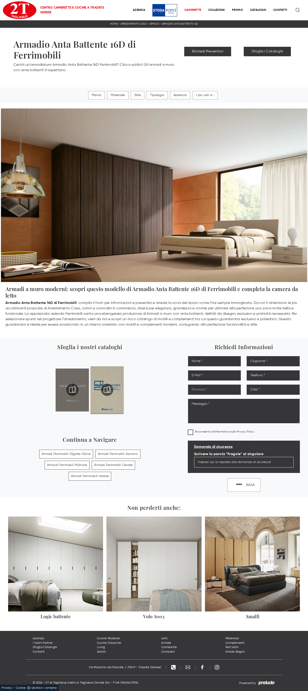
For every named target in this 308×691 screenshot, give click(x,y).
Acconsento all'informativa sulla (224, 431)
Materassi (232, 638)
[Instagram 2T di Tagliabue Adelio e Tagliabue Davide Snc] (217, 667)
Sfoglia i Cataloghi (267, 51)
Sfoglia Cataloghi (45, 647)
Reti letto (232, 647)
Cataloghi (258, 10)
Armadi (154, 24)
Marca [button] (96, 95)
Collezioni (216, 10)
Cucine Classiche (109, 643)
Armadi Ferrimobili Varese (90, 476)
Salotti (101, 651)
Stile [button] (137, 95)
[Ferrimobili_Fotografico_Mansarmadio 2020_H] (72, 390)
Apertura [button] (180, 95)
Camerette (192, 10)
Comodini (168, 651)
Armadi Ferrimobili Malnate (67, 465)
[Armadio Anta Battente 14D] (208, 61)
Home (113, 24)
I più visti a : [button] (205, 95)
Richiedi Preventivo (208, 51)
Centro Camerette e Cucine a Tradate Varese (72, 10)
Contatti (280, 10)
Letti (164, 638)
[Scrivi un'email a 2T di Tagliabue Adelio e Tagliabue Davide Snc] (188, 667)
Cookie (21, 687)
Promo (237, 10)
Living (101, 647)
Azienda (139, 10)
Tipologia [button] (157, 95)
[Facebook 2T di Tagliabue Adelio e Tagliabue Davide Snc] (202, 667)
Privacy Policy (245, 431)
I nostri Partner (43, 643)
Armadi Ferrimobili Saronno (118, 454)
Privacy (7, 687)
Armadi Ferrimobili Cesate (113, 465)
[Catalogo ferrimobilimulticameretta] (107, 390)
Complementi (235, 643)
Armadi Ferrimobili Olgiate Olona (66, 454)
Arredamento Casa (133, 24)
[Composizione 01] (267, 61)
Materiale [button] (118, 95)
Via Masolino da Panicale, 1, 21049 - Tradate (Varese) (125, 667)
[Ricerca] (298, 10)
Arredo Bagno (235, 651)
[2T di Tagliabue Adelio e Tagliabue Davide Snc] (20, 10)
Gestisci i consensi (44, 687)
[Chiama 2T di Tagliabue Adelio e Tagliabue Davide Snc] (174, 667)
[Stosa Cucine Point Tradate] (165, 10)
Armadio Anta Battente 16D (180, 24)
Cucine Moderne (108, 638)
